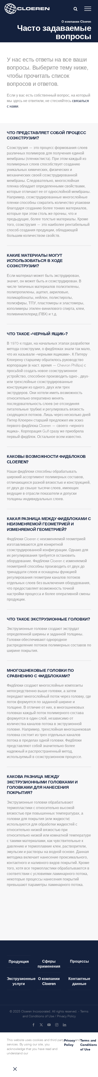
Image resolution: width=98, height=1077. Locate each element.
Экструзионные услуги (18, 981)
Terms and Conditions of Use (88, 1044)
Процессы (79, 961)
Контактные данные (79, 981)
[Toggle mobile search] (75, 9)
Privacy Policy (66, 1016)
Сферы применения (49, 963)
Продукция (19, 961)
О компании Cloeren (76, 21)
